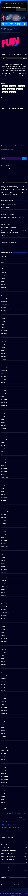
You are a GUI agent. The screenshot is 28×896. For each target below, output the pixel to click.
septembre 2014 (5, 577)
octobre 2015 (4, 543)
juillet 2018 (3, 520)
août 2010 (3, 718)
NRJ (25, 829)
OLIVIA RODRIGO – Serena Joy (8, 207)
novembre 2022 (4, 402)
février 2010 (4, 736)
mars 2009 (3, 767)
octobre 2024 (4, 336)
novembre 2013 (4, 606)
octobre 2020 (4, 474)
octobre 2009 (4, 747)
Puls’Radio (13, 192)
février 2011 (4, 701)
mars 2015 (3, 560)
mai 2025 (3, 316)
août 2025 (3, 307)
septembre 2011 (5, 681)
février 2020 (4, 497)
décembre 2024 (4, 330)
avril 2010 (3, 730)
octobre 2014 (4, 575)
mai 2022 (3, 419)
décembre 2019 (4, 503)
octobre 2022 (4, 405)
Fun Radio (19, 817)
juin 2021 (3, 451)
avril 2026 (3, 284)
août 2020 (3, 480)
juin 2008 (3, 793)
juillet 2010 (3, 721)
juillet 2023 (3, 379)
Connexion (3, 256)
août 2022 (3, 411)
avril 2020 (3, 491)
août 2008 (3, 788)
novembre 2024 (4, 333)
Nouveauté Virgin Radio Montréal (8, 865)
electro (5, 815)
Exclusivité (11, 817)
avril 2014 (3, 592)
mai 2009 (3, 762)
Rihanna (11, 831)
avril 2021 (3, 457)
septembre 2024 (5, 339)
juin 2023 (3, 382)
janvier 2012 (4, 670)
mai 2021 (3, 454)
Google (2, 893)
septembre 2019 (5, 511)
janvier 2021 (4, 465)
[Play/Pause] (2, 58)
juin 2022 (3, 416)
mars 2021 (3, 459)
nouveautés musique (20, 829)
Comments (4, 262)
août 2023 (3, 376)
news (2, 821)
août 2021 (3, 445)
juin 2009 (3, 759)
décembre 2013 (4, 603)
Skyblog (16, 831)
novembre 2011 (4, 675)
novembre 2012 (4, 641)
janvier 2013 (4, 635)
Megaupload (12, 819)
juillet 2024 (3, 344)
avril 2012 (3, 661)
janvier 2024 (4, 362)
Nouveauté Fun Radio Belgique (8, 856)
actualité (2, 813)
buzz (17, 813)
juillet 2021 (3, 448)
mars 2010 (3, 733)
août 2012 (3, 649)
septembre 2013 (5, 612)
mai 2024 (3, 350)
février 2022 (4, 428)
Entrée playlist (4, 844)
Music (20, 819)
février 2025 (4, 324)
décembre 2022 (4, 399)
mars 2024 (3, 356)
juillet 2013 (3, 618)
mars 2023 (3, 390)
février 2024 (4, 359)
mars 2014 (3, 595)
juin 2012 (3, 655)
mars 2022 (3, 425)
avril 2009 (3, 765)
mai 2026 (3, 281)
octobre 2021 (4, 439)
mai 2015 (3, 554)
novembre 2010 (4, 710)
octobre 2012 (4, 644)
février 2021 (4, 462)
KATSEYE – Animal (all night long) (8, 204)
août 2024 (3, 341)
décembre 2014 (4, 569)
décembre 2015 (4, 540)
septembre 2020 (5, 477)
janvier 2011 (4, 704)
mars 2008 (3, 802)
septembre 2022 (5, 408)
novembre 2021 (4, 436)
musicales (23, 819)
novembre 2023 (4, 367)
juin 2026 (3, 278)
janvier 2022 (4, 431)
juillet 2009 (3, 756)
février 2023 (4, 393)
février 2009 (4, 770)
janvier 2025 (4, 327)
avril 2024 (3, 353)
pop (5, 831)
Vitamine (22, 831)
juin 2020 (3, 485)
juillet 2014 (3, 583)
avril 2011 (3, 695)
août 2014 (3, 580)
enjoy (8, 815)
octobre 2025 (4, 301)
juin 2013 (3, 621)
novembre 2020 (4, 471)
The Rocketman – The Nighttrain (8, 227)
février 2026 (4, 290)
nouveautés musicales (12, 829)
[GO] (24, 158)
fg (13, 817)
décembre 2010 (4, 707)
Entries (3, 259)
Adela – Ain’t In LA (5, 221)
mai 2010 (3, 727)
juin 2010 (3, 724)
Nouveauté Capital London (7, 853)
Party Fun (3, 831)
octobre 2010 (4, 713)
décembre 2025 (4, 295)
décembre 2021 (4, 434)
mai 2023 (3, 385)
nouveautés (5, 829)
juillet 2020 (3, 482)
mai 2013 (3, 624)
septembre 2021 (5, 442)
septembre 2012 (5, 647)
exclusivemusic (23, 815)
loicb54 (8, 819)
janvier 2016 (4, 537)
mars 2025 (3, 321)
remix (7, 831)
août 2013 (3, 615)
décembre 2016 (4, 526)
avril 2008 (3, 799)
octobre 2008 (4, 782)
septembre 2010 (5, 716)
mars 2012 (3, 664)
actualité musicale (18, 893)
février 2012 (4, 667)
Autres (2, 842)
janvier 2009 (4, 773)
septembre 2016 (5, 529)
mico (16, 819)
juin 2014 (3, 586)
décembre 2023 (4, 364)
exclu (19, 815)
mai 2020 (3, 488)
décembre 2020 (4, 468)
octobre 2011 (4, 678)
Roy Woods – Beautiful (6, 224)
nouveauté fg (12, 821)
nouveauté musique (10, 827)
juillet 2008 (3, 790)
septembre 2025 (5, 304)
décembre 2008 (4, 776)
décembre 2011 (4, 672)
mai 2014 (3, 589)
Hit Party (20, 189)
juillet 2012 (3, 652)
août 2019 (3, 514)
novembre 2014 (4, 572)
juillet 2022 (3, 413)
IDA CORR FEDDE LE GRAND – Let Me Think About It (13, 217)
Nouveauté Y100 (5, 867)
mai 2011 (3, 693)
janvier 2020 (4, 500)
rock (14, 831)
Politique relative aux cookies (15, 7)
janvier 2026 (4, 293)
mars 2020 (3, 494)
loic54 (2, 819)
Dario (22, 813)
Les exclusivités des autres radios (8, 850)
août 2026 (3, 272)
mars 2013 (3, 629)
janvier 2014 (4, 600)
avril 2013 (3, 626)
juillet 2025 (3, 310)
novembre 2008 (4, 779)
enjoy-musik (11, 815)
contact (19, 813)
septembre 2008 (5, 785)
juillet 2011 (3, 687)
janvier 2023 (4, 396)
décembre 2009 (4, 742)
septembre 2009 (5, 750)
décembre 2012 (4, 638)
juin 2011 (3, 690)
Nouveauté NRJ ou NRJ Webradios (9, 862)
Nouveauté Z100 (5, 870)
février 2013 (4, 632)
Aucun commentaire (17, 28)
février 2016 (4, 534)
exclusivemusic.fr (5, 817)
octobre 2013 (4, 609)
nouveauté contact (6, 821)
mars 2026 (3, 287)
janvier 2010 (4, 739)
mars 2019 (3, 517)
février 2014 (4, 598)
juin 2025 (3, 313)
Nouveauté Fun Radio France (8, 29)
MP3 (18, 819)
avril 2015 (3, 557)
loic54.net (5, 819)
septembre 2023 (5, 373)
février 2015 (4, 563)
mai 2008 (3, 796)
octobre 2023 (4, 370)
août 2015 (3, 549)
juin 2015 (3, 552)
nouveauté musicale (10, 824)
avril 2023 (3, 387)
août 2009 (3, 753)
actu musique (10, 813)
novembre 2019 (4, 506)
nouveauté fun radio (18, 821)
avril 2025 (3, 318)
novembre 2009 (4, 744)
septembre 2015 (5, 546)
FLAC (15, 817)
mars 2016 (3, 531)
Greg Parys (24, 817)
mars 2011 (3, 698)
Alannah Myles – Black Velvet (7, 214)
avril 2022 (3, 422)
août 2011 (3, 684)
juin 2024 (3, 347)
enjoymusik (16, 815)
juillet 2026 (3, 275)
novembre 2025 (4, 298)
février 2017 (4, 523)
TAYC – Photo (4, 211)
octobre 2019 (4, 508)
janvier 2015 (4, 566)
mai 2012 (3, 658)
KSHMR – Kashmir (5, 235)
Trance (19, 831)
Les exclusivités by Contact (7, 847)
